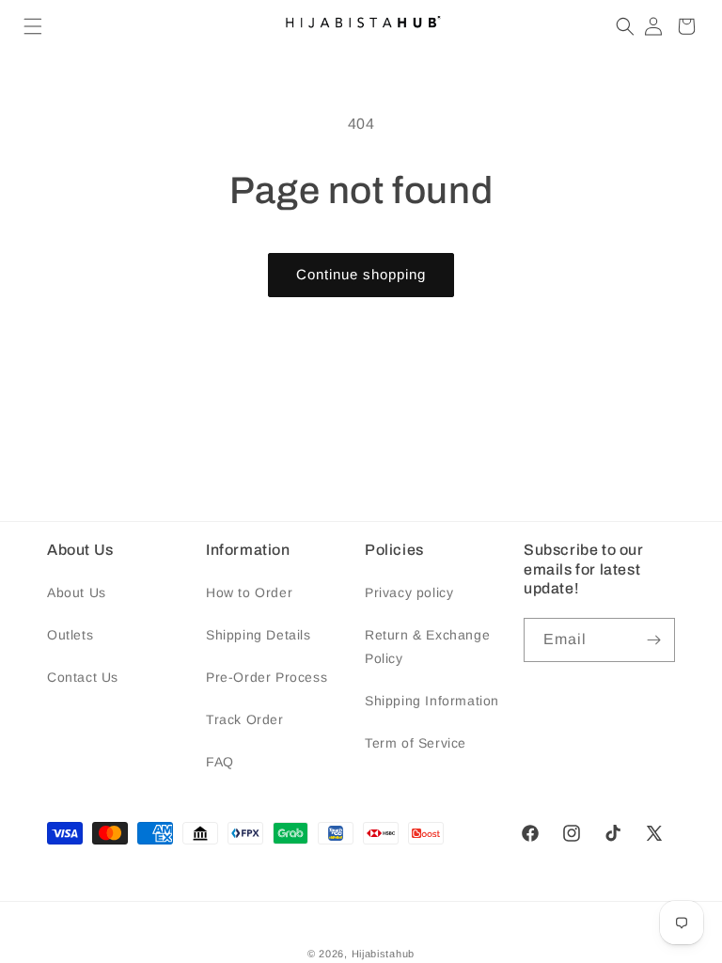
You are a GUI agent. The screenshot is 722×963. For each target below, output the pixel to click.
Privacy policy (409, 592)
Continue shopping (361, 274)
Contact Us (82, 677)
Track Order (245, 719)
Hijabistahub (383, 953)
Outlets (70, 634)
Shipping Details (258, 634)
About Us (76, 592)
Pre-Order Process (266, 677)
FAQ (220, 761)
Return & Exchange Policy (427, 646)
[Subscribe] (653, 640)
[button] (33, 26)
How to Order (249, 592)
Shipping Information (432, 700)
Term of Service (415, 742)
